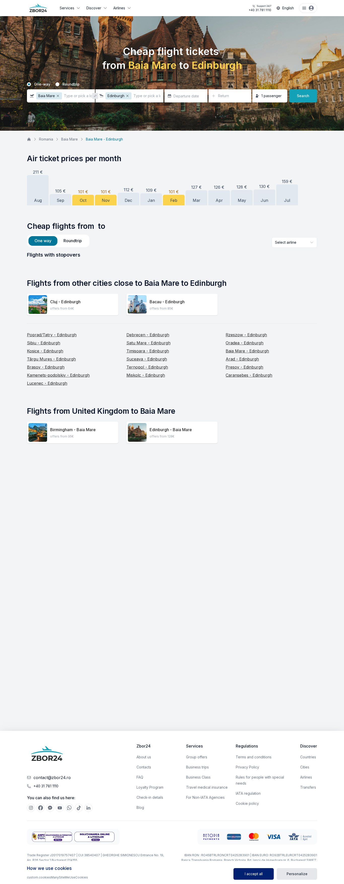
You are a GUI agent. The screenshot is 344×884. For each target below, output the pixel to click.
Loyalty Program (149, 787)
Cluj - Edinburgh (65, 301)
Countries (308, 757)
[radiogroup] (172, 84)
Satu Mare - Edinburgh (148, 342)
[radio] (29, 84)
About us (143, 757)
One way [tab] (43, 240)
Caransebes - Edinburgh (249, 375)
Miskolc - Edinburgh (145, 375)
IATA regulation (248, 793)
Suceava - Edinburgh (146, 359)
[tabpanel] (172, 254)
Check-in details (149, 797)
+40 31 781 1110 (260, 8)
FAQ (139, 777)
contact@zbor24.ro (52, 777)
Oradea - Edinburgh (244, 342)
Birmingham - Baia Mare (73, 429)
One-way (42, 84)
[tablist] (58, 241)
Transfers (308, 787)
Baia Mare (69, 139)
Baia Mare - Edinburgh (247, 350)
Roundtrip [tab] (72, 240)
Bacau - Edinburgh (167, 301)
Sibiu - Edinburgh (43, 342)
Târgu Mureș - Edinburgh (51, 359)
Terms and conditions (253, 757)
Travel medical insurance (207, 787)
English (288, 8)
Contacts (143, 767)
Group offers (196, 757)
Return (223, 96)
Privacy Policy (247, 767)
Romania (46, 139)
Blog (140, 807)
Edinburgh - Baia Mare (171, 429)
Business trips (197, 767)
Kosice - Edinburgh (45, 350)
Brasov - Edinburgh (45, 367)
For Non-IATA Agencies (205, 797)
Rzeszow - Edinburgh (246, 334)
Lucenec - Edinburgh (47, 383)
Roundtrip (71, 84)
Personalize (297, 874)
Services (67, 8)
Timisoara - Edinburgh (147, 350)
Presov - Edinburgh (244, 367)
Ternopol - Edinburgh (147, 367)
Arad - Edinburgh (242, 359)
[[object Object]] (31, 808)
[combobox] (294, 242)
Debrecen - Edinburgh (147, 334)
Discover (93, 8)
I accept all (254, 874)
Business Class (198, 777)
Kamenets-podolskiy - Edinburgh (58, 375)
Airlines (119, 8)
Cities (304, 767)
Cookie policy (247, 803)
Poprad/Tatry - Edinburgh (52, 334)
